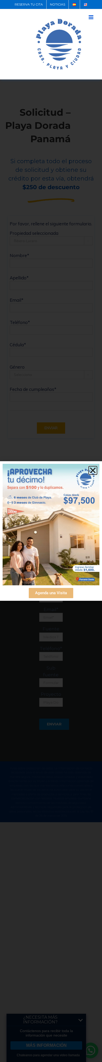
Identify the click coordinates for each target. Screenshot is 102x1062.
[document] (51, 531)
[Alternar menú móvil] (91, 17)
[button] (93, 470)
